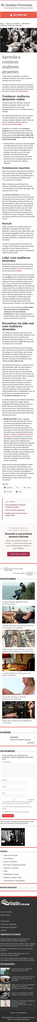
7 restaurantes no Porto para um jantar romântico (16, 674)
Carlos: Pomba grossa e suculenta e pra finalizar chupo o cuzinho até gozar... (15, 940)
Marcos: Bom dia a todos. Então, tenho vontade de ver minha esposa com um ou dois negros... (17, 945)
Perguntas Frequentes (8, 927)
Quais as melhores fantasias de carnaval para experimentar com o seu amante (23, 1003)
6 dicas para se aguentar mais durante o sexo (15, 603)
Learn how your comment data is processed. (17, 822)
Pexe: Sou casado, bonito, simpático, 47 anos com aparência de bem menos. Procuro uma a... (17, 959)
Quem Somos (5, 915)
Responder (31, 742)
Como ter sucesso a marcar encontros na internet (14, 698)
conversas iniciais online (13, 124)
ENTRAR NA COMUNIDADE (18, 15)
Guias (5, 871)
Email (4, 787)
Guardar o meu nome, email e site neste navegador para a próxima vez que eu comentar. (18, 801)
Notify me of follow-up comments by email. (17, 807)
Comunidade (8, 858)
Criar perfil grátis (18, 554)
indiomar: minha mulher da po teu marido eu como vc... (16, 949)
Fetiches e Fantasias (10, 868)
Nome (5, 780)
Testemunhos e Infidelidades (14, 881)
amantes (18, 271)
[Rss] (18, 1015)
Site (3, 793)
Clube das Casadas (10, 855)
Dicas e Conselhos (13, 23)
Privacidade (4, 921)
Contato (3, 930)
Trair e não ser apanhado (15, 510)
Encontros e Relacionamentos (14, 865)
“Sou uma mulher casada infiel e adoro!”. (23, 573)
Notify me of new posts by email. (16, 812)
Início (2, 23)
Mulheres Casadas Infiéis (12, 877)
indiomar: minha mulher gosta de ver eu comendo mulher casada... (14, 954)
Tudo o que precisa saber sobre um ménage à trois (22, 994)
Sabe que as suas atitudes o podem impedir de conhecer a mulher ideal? (18, 650)
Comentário (7, 762)
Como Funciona (6, 912)
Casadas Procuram (18, 5)
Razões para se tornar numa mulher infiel (13, 569)
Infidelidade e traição (11, 874)
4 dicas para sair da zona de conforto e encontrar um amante (18, 626)
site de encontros (21, 91)
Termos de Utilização (8, 924)
